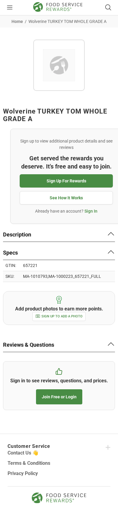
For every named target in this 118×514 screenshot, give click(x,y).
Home (17, 21)
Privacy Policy (23, 473)
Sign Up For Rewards (66, 180)
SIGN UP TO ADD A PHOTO (62, 316)
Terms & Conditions (29, 463)
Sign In (90, 211)
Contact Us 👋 (23, 453)
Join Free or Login (59, 396)
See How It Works (66, 197)
